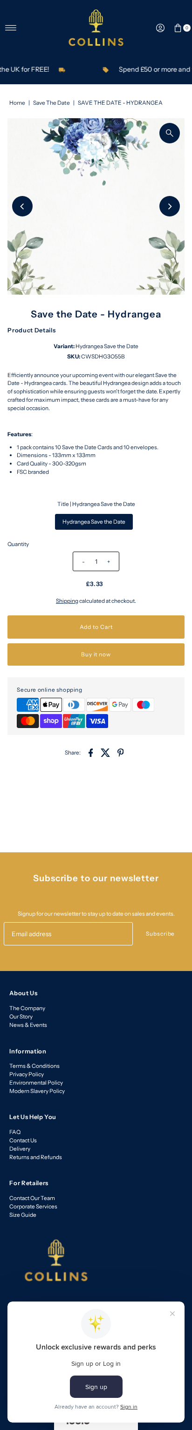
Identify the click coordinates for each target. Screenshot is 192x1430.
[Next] (169, 206)
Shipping (67, 600)
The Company (27, 1008)
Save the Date (51, 102)
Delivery (19, 1148)
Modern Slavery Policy (37, 1090)
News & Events (28, 1024)
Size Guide (22, 1214)
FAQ (15, 1131)
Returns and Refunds (35, 1156)
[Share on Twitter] (106, 752)
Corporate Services (33, 1206)
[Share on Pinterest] (121, 752)
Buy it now (96, 654)
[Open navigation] (11, 28)
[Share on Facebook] (91, 752)
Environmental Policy (36, 1082)
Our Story (21, 1016)
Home (17, 102)
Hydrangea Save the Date (93, 521)
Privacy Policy (26, 1074)
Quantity (18, 543)
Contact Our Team (32, 1197)
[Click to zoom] (169, 133)
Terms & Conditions (34, 1065)
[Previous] (22, 206)
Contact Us (23, 1140)
